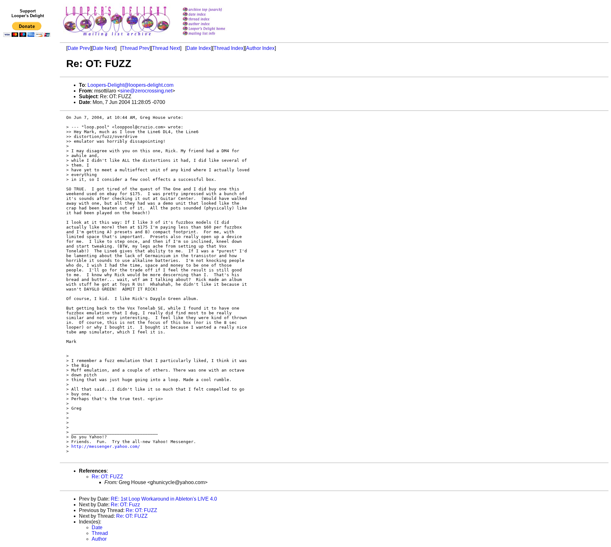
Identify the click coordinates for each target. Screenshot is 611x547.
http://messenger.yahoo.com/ (105, 446)
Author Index (260, 48)
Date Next (104, 48)
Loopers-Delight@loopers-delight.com (130, 85)
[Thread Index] (212, 19)
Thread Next (166, 48)
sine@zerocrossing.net (146, 90)
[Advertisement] (28, 170)
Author (99, 539)
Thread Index (228, 48)
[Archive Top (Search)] (212, 10)
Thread (100, 533)
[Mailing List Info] (212, 37)
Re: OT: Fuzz (125, 504)
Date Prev (78, 48)
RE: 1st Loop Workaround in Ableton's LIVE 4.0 (164, 499)
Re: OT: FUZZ (107, 476)
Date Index (198, 48)
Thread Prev (136, 48)
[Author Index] (212, 24)
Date (97, 527)
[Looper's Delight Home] (212, 29)
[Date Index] (212, 14)
